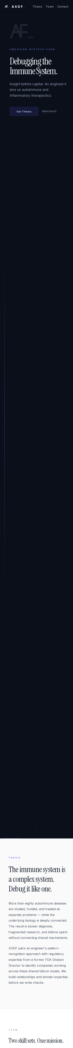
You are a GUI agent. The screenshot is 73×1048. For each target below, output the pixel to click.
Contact (62, 6)
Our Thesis (24, 111)
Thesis (37, 6)
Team (50, 6)
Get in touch (49, 111)
